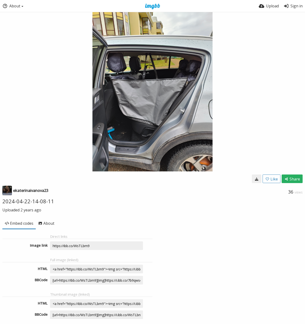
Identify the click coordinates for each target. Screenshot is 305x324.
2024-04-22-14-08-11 (28, 201)
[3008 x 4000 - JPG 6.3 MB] (256, 178)
